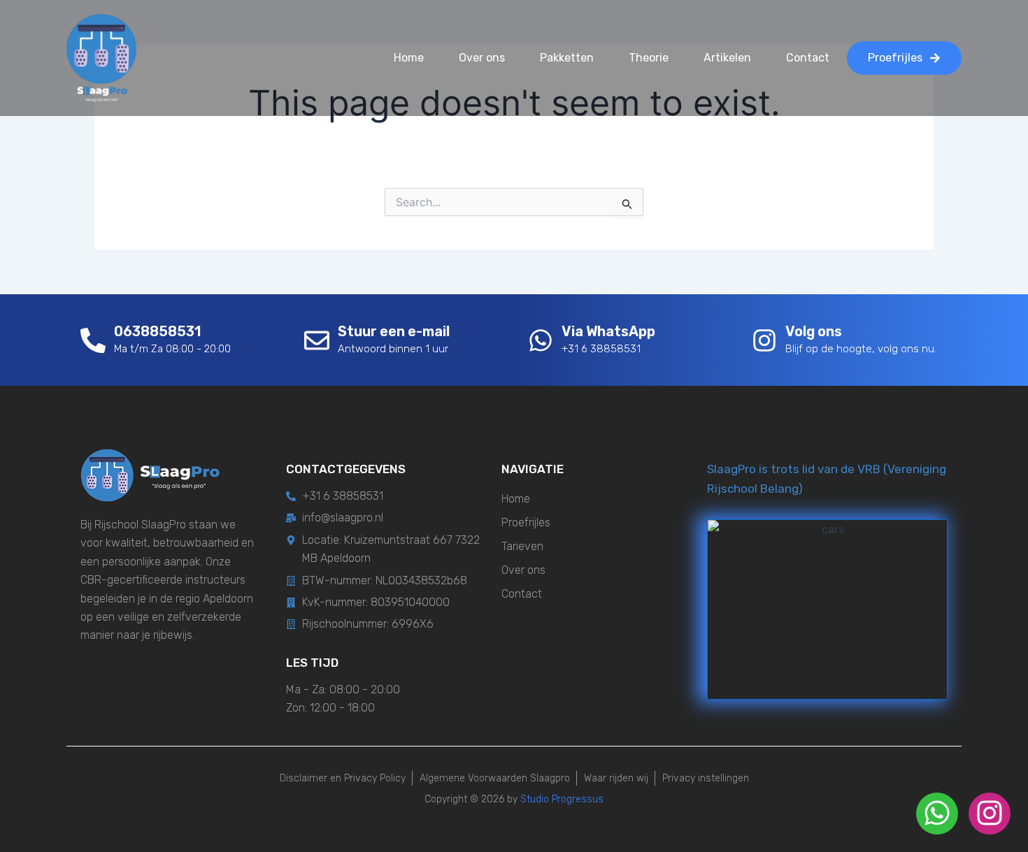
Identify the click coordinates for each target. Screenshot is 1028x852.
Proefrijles (525, 522)
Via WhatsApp (608, 331)
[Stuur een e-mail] (316, 340)
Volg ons (813, 331)
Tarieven (522, 546)
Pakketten (567, 57)
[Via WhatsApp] (540, 340)
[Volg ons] (764, 340)
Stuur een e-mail (394, 331)
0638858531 (157, 331)
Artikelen (727, 57)
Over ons (482, 57)
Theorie (649, 57)
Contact (807, 57)
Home (409, 57)
